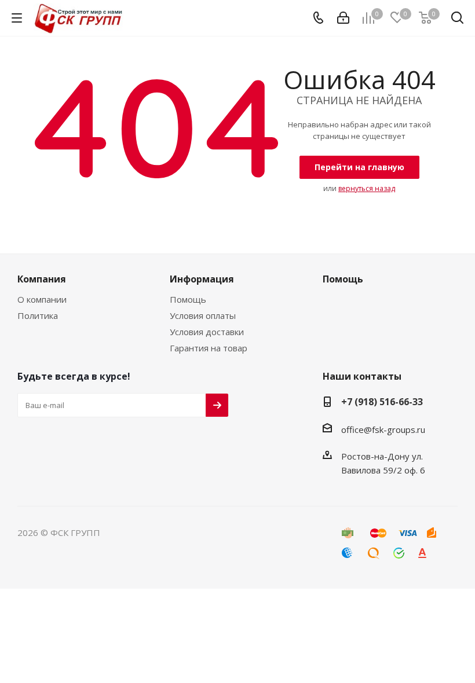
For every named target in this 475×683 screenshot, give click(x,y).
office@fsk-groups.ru (383, 429)
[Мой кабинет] (343, 18)
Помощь (188, 299)
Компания (41, 279)
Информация (202, 279)
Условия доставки (207, 331)
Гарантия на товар (208, 348)
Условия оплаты (203, 315)
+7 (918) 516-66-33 (382, 401)
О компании (42, 299)
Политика (37, 315)
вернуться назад (366, 188)
